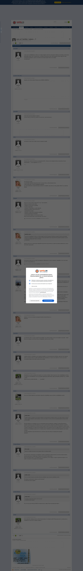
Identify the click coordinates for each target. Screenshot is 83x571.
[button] (41, 286)
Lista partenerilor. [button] (43, 292)
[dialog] (41, 285)
